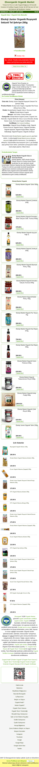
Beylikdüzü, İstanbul (24, 9)
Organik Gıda (5, 15)
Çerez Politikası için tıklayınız (16, 761)
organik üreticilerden (25, 618)
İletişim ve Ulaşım (19, 699)
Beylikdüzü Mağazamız (19, 691)
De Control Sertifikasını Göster (12, 96)
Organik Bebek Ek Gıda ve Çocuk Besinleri (20, 119)
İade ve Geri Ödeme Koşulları (19, 717)
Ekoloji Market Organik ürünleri (19, 116)
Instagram (19, 734)
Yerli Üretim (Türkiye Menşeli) (22, 114)
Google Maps (19, 743)
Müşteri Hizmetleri (19, 731)
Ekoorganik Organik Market (19, 2)
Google (19, 740)
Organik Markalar (14, 664)
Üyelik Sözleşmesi (19, 722)
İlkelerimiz (19, 688)
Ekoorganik (18, 616)
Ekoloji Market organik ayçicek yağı (23, 136)
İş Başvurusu (19, 696)
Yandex (19, 748)
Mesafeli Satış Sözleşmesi (19, 714)
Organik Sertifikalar (30, 664)
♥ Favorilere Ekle (19, 50)
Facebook (19, 737)
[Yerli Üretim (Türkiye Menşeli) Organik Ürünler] (14, 80)
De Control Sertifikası (23, 123)
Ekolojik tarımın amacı (24, 627)
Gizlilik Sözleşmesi (19, 719)
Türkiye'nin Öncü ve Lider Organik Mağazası (16, 5)
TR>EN (36, 12)
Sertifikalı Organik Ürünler (15, 7)
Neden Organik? (17, 659)
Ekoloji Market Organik (22, 112)
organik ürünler (18, 621)
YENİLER (12, 12)
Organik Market (30, 616)
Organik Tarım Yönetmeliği (17, 649)
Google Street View (19, 745)
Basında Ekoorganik (19, 694)
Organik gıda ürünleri (21, 644)
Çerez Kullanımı (14, 728)
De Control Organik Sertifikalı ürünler (24, 121)
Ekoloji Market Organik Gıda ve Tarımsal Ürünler (22, 110)
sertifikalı (34, 618)
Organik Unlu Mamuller (19, 15)
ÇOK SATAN (19, 12)
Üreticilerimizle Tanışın (9, 152)
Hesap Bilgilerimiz (19, 725)
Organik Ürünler (25, 662)
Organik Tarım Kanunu (29, 659)
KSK (22, 664)
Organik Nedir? (6, 659)
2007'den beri (29, 7)
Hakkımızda (19, 685)
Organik (26, 621)
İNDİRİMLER (4, 12)
